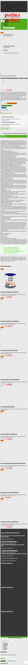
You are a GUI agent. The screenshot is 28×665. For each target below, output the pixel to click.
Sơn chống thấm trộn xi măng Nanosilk (10, 379)
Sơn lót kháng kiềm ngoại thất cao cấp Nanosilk (14, 251)
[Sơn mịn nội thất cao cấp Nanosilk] (6, 87)
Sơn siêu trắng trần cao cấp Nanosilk (9, 521)
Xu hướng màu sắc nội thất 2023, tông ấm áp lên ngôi (15, 133)
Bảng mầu (6, 21)
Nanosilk (13, 75)
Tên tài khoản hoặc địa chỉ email (8, 655)
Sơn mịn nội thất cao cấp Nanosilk (11, 247)
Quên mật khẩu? (4, 663)
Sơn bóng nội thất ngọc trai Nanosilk (9, 292)
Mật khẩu (3, 658)
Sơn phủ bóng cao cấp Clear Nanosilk (12, 250)
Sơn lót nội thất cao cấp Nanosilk (11, 252)
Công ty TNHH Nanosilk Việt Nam (14, 637)
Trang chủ (6, 19)
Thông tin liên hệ (4, 136)
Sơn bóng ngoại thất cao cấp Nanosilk (10, 321)
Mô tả (3, 135)
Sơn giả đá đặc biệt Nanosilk (7, 406)
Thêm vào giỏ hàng (11, 103)
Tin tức (5, 23)
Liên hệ (5, 25)
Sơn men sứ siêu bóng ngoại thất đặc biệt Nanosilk (13, 463)
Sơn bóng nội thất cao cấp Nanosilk (9, 350)
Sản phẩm (6, 20)
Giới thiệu (6, 24)
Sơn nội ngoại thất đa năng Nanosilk (11, 248)
